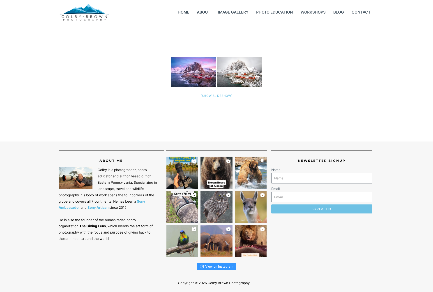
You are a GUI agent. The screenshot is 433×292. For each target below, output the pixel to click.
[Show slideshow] (217, 95)
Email (275, 189)
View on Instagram (219, 266)
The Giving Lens (92, 226)
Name (276, 170)
